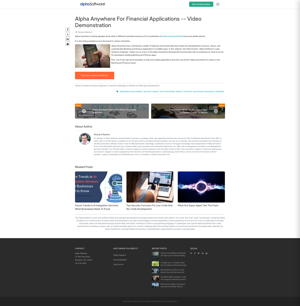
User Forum (118, 264)
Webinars (220, 91)
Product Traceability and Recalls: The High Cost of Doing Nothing (173, 254)
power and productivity (172, 36)
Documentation (120, 260)
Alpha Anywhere (167, 91)
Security (148, 91)
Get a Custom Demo (201, 4)
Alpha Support (119, 255)
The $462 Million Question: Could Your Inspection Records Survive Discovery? (173, 278)
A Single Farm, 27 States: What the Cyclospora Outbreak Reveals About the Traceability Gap (173, 264)
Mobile (156, 91)
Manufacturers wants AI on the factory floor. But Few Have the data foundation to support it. (172, 271)
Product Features (184, 91)
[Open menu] (217, 4)
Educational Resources (204, 91)
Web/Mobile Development (131, 91)
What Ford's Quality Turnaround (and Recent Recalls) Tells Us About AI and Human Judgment (173, 285)
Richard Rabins (84, 32)
